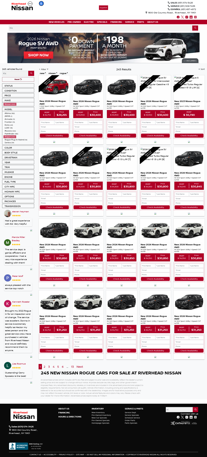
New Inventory (98, 412)
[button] (41, 3)
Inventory (98, 409)
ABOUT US (63, 409)
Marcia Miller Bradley (18, 238)
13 (72, 367)
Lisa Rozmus (19, 363)
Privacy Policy (66, 454)
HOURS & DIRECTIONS (69, 417)
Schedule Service (132, 417)
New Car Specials (99, 417)
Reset (17, 79)
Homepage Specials (100, 423)
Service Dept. (130, 412)
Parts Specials (131, 423)
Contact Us (36, 454)
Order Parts (130, 420)
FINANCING (64, 412)
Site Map (80, 454)
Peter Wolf (17, 276)
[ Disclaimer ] (190, 61)
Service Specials (132, 415)
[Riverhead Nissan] (22, 5)
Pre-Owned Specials (101, 420)
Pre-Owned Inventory (101, 415)
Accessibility (50, 454)
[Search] (195, 28)
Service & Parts (134, 409)
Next (80, 367)
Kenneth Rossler (21, 301)
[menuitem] (18, 104)
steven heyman (20, 211)
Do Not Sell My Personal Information (106, 454)
